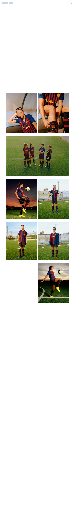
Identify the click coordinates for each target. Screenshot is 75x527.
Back (5, 3)
